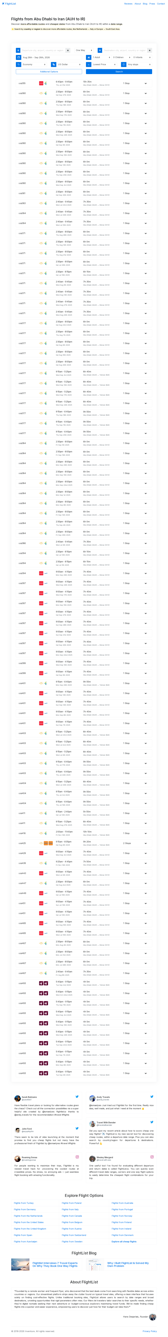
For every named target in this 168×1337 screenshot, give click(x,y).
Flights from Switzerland (74, 1235)
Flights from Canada (72, 1216)
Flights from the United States (29, 1222)
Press (152, 3)
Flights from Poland (71, 1203)
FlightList (10, 3)
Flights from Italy (70, 1209)
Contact (161, 3)
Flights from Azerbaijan (25, 1241)
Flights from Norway (122, 1216)
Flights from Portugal (122, 1209)
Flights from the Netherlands (28, 1216)
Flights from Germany (25, 1209)
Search (119, 71)
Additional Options (49, 71)
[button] (67, 50)
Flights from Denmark (122, 1235)
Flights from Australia (122, 1203)
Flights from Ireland (121, 1228)
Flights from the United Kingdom (30, 1228)
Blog (145, 3)
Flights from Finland (122, 1222)
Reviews (128, 3)
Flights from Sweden (72, 1241)
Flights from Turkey (24, 1203)
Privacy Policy (150, 1331)
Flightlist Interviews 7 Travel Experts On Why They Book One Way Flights (55, 1264)
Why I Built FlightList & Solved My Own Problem (128, 1264)
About (138, 3)
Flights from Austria (72, 1228)
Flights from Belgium (72, 1222)
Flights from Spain (23, 1235)
